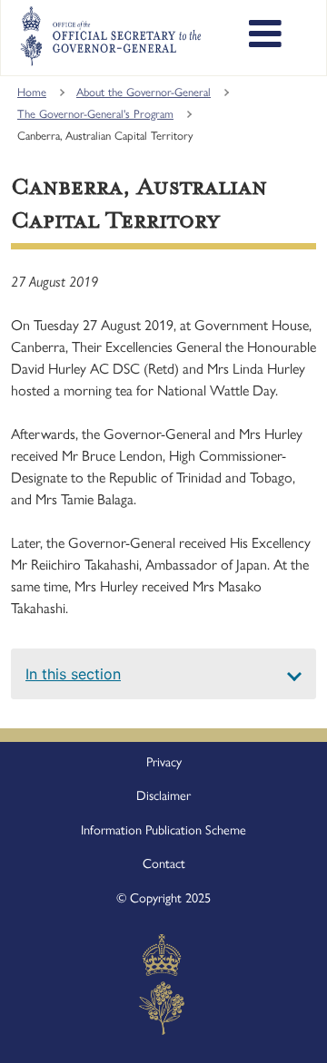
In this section (73, 674)
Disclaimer (163, 795)
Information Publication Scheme (163, 830)
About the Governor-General (143, 92)
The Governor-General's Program (95, 114)
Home (31, 92)
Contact (164, 863)
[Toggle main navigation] (265, 36)
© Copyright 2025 (163, 898)
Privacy (164, 762)
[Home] (110, 36)
